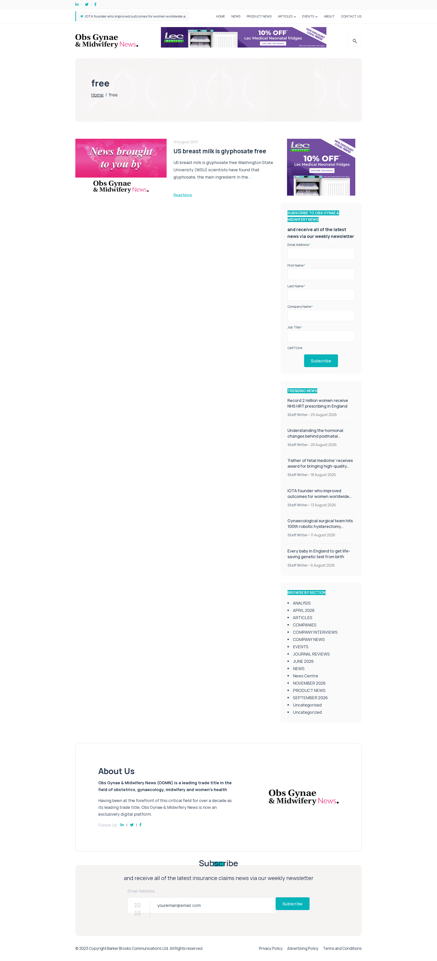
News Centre (305, 676)
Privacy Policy (271, 948)
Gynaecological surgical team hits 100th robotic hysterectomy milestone (320, 526)
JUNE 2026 (303, 661)
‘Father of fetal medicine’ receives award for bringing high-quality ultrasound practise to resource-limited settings (320, 469)
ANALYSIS (302, 603)
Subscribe (321, 360)
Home (97, 95)
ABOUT (329, 16)
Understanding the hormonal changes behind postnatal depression (315, 436)
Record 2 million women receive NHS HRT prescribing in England (317, 403)
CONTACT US (351, 16)
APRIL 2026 (304, 610)
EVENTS (308, 16)
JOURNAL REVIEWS (311, 654)
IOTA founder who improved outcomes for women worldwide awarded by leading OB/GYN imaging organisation (173, 16)
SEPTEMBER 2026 (310, 697)
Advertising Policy (302, 948)
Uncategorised (307, 705)
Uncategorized (307, 712)
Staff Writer (297, 414)
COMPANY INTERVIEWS (315, 632)
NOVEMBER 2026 (309, 683)
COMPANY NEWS (309, 639)
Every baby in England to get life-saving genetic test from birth (318, 553)
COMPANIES (304, 625)
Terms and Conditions (342, 948)
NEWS (235, 16)
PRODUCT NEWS (259, 16)
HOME (220, 16)
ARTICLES (285, 16)
